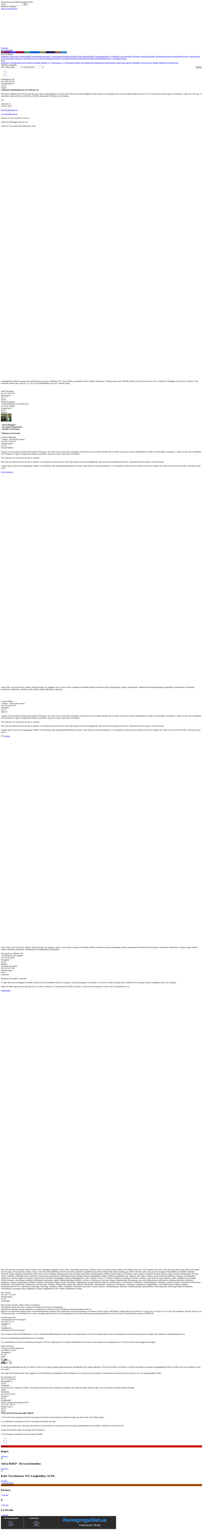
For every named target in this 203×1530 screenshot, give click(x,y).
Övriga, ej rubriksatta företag (116, 59)
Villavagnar (82, 59)
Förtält (74, 56)
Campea (7, 736)
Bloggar (13, 52)
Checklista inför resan (17, 63)
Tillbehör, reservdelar (62, 59)
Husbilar (37, 63)
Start (2, 52)
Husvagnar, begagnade (171, 56)
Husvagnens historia (72, 63)
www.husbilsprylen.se (9, 114)
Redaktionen (50, 52)
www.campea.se (7, 472)
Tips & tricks (35, 52)
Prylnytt (27, 52)
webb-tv (43, 52)
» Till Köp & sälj (7, 1483)
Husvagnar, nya (186, 56)
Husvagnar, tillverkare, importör (18, 59)
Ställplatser (50, 59)
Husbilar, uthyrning (156, 56)
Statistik (155, 63)
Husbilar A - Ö (46, 63)
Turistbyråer (74, 59)
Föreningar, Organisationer (52, 56)
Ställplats (162, 63)
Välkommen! (6, 991)
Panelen (58, 52)
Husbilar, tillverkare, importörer (137, 56)
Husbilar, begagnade (95, 56)
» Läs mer (4, 1495)
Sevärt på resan (146, 63)
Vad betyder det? (172, 63)
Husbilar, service (119, 56)
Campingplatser (36, 56)
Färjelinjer (29, 63)
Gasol (78, 56)
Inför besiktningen (97, 63)
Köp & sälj (20, 52)
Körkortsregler (109, 63)
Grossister (84, 56)
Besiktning (5, 63)
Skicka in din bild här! (9, 9)
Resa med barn (127, 63)
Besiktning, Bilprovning (10, 56)
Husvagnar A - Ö (58, 63)
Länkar (118, 63)
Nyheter (64, 52)
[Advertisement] (101, 27)
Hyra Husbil (85, 63)
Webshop (101, 59)
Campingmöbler (25, 56)
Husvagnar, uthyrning (38, 59)
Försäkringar (67, 56)
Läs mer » (4, 1456)
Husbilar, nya (108, 56)
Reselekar (136, 63)
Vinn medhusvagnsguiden (7, 49)
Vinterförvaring (92, 59)
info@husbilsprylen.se (9, 110)
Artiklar (7, 52)
